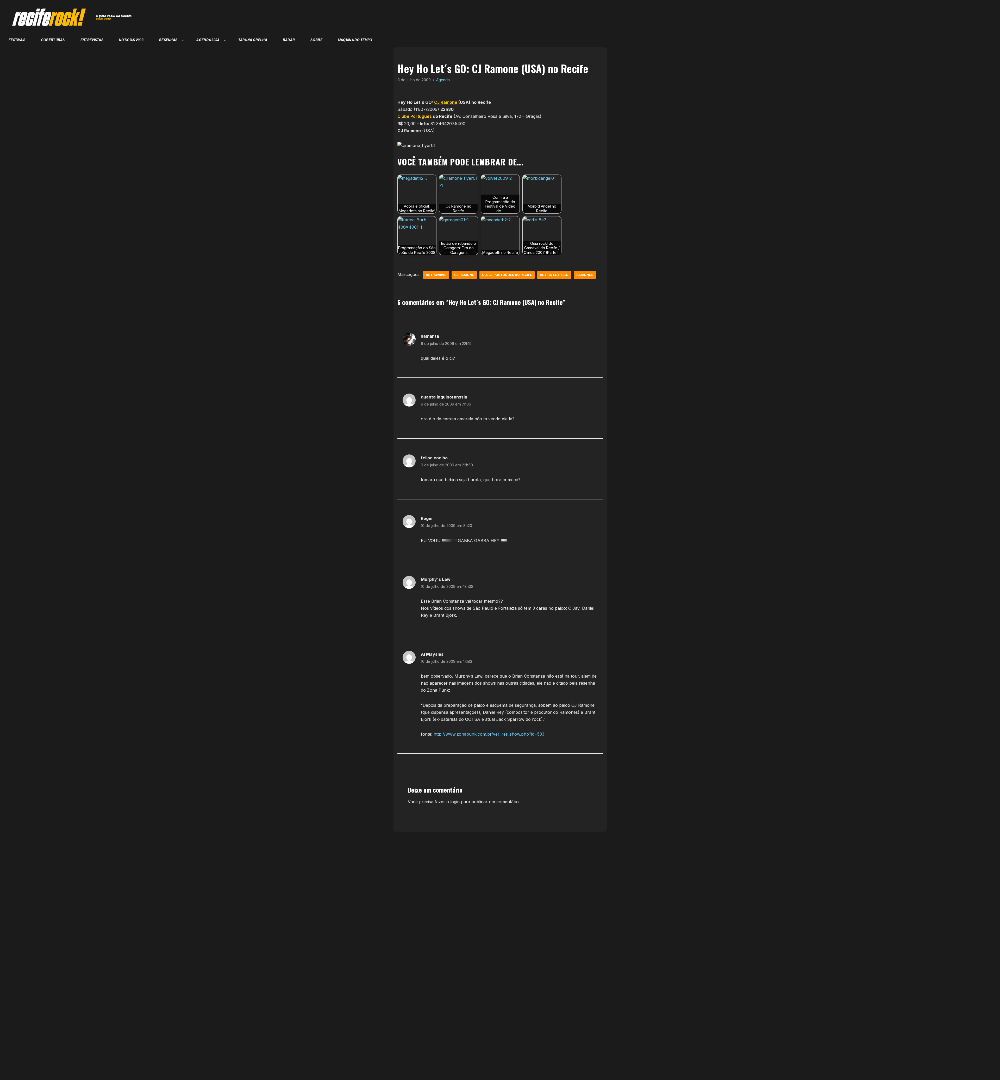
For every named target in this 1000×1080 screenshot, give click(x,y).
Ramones (584, 275)
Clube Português (414, 116)
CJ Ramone (445, 102)
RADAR (289, 39)
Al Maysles (432, 654)
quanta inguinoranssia (444, 397)
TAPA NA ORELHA (252, 39)
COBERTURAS (53, 39)
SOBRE (316, 39)
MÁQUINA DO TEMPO (355, 39)
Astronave (436, 275)
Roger (427, 518)
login (455, 801)
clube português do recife (507, 275)
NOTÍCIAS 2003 (131, 39)
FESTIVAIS (17, 39)
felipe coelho (434, 457)
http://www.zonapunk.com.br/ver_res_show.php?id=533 (489, 734)
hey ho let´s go (554, 275)
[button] (183, 41)
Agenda (443, 80)
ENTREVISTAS (91, 39)
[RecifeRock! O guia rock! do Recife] (69, 17)
